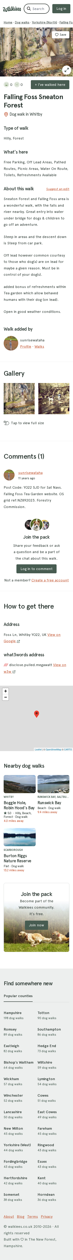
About (9, 1216)
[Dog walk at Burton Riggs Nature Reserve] (20, 837)
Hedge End (47, 1046)
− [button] (5, 697)
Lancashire (13, 1112)
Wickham (11, 1079)
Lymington (46, 1079)
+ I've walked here (50, 84)
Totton (43, 1013)
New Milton (13, 1128)
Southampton (49, 1029)
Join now (36, 925)
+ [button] (5, 691)
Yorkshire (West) (17, 1145)
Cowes (43, 1095)
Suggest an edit (57, 189)
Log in (61, 8)
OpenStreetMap (53, 749)
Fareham (45, 1128)
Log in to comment (36, 569)
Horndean (46, 1194)
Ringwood (46, 1145)
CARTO (68, 749)
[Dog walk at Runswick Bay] (54, 784)
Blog (20, 1216)
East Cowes (47, 1112)
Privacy (47, 1216)
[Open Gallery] (66, 70)
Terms (32, 1216)
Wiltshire (45, 1062)
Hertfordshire (15, 1178)
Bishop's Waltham (18, 1062)
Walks (39, 346)
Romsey (10, 1029)
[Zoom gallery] (19, 398)
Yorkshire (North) (44, 22)
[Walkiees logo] (12, 9)
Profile (25, 346)
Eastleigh (11, 1046)
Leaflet (38, 749)
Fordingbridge (15, 1161)
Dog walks (22, 22)
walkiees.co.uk (20, 1226)
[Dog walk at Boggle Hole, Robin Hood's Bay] (20, 784)
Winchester (13, 1095)
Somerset (11, 1194)
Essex (42, 1161)
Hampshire (12, 1013)
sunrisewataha (30, 473)
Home (8, 22)
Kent (42, 1178)
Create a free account (50, 580)
